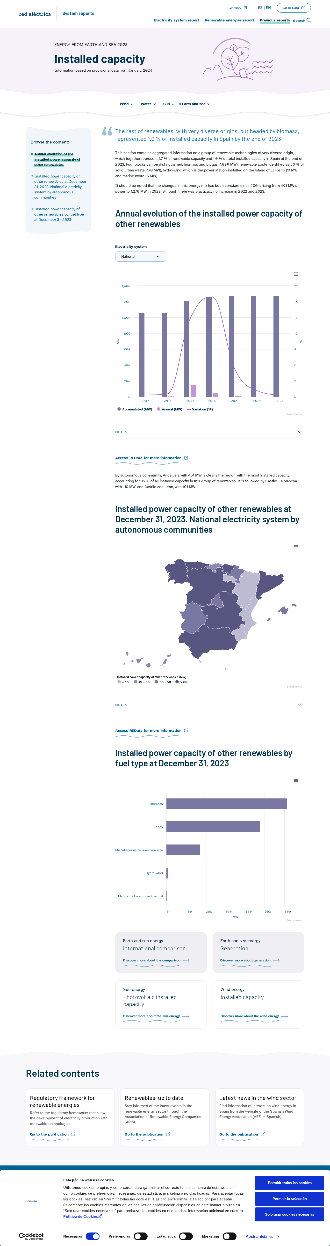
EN (268, 7)
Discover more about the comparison (151, 960)
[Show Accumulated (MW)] (134, 409)
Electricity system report (176, 20)
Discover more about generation (245, 960)
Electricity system (131, 247)
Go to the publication (49, 1134)
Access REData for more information (148, 458)
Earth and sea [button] (194, 104)
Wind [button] (124, 104)
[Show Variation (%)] (200, 409)
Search (300, 20)
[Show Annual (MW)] (169, 409)
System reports (78, 14)
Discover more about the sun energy (151, 1016)
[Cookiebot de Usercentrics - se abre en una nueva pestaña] (31, 1236)
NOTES (121, 431)
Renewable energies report (229, 20)
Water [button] (146, 104)
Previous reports (275, 20)
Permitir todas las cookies (290, 1183)
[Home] (37, 14)
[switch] (141, 1236)
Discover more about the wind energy (250, 1016)
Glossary (235, 8)
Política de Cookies (80, 1216)
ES (260, 7)
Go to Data (291, 8)
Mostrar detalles (259, 1236)
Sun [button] (166, 104)
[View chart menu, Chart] (296, 274)
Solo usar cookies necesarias (289, 1214)
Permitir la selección (290, 1199)
